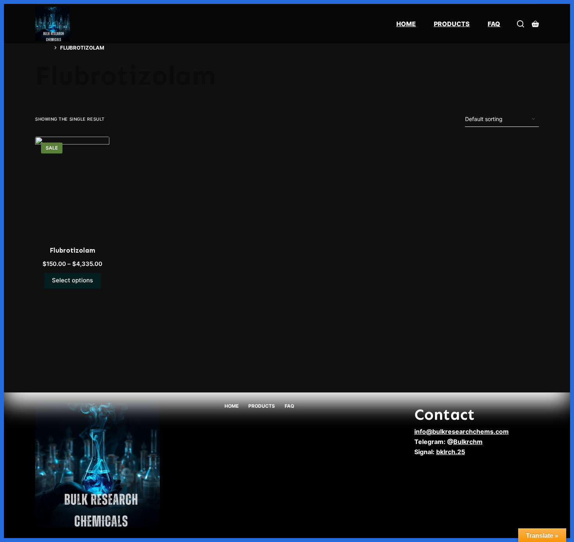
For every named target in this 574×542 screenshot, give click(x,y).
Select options (72, 280)
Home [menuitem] (406, 24)
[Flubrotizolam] (72, 186)
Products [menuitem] (452, 24)
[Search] (520, 23)
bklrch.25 (450, 452)
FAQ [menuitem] (494, 24)
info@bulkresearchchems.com (461, 431)
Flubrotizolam (72, 250)
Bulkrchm (468, 442)
